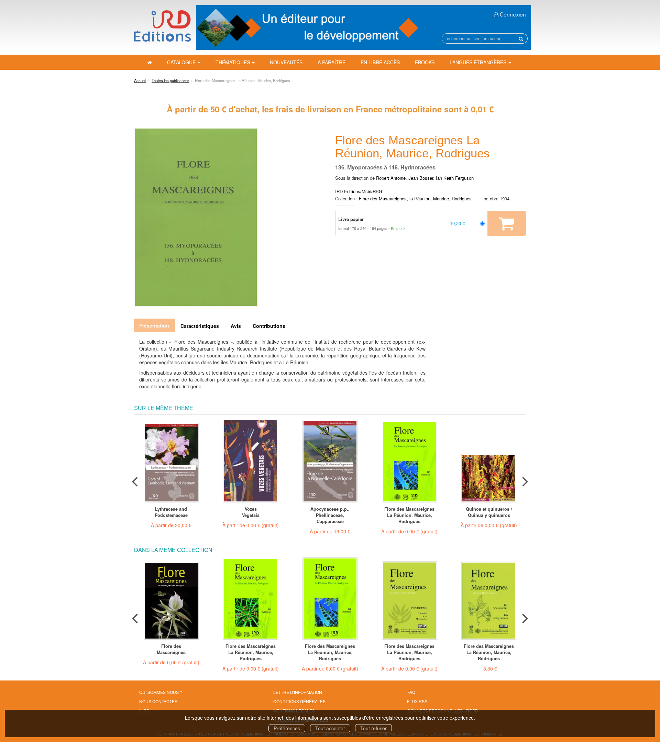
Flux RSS (417, 701)
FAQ (411, 692)
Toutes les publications (170, 80)
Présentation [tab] (154, 325)
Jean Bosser (420, 178)
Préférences (287, 728)
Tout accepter (330, 728)
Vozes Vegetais (251, 512)
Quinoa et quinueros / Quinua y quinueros (489, 512)
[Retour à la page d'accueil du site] (162, 26)
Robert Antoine (391, 178)
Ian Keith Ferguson (455, 178)
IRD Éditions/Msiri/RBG (358, 191)
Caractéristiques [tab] (199, 325)
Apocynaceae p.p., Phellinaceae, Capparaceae (330, 515)
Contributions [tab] (269, 325)
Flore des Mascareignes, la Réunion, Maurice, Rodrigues (415, 198)
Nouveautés (286, 62)
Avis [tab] (236, 325)
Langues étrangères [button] (479, 62)
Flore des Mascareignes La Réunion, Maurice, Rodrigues (409, 515)
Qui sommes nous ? (160, 692)
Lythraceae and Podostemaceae (171, 512)
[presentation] (135, 480)
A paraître (331, 62)
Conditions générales (299, 701)
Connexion (512, 14)
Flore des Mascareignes (171, 649)
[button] (196, 217)
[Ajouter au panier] (506, 223)
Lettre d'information (297, 692)
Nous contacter (158, 701)
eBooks (424, 62)
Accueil (140, 80)
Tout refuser (373, 728)
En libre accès (380, 62)
